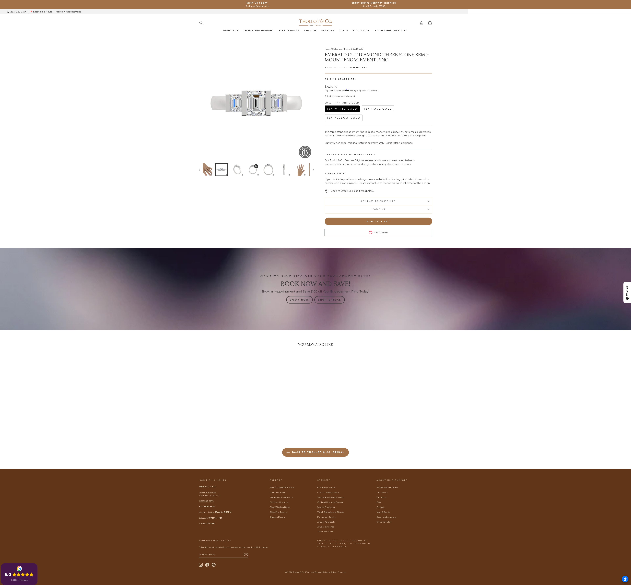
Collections (337, 49)
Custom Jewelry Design (328, 492)
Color (342, 103)
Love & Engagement (259, 30)
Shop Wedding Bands (280, 507)
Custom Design (277, 517)
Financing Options (326, 487)
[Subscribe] (246, 555)
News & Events (383, 512)
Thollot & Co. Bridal (353, 49)
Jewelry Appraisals (326, 522)
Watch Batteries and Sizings (330, 512)
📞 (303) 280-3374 (16, 11)
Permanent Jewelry (326, 517)
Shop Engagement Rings (282, 487)
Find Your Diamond (279, 502)
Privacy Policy (329, 572)
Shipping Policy (383, 522)
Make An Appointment (387, 487)
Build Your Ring (277, 492)
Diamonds (231, 30)
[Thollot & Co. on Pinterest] (214, 565)
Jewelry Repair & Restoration (330, 497)
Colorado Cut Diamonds (281, 497)
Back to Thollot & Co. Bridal (317, 452)
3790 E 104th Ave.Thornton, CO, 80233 (209, 494)
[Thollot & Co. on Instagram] (201, 565)
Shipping (329, 96)
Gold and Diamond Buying (330, 502)
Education (361, 30)
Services (328, 30)
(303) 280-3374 (206, 501)
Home (327, 49)
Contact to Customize (378, 201)
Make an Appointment (68, 11)
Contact (380, 507)
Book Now (299, 299)
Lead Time (378, 209)
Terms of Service (313, 572)
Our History (381, 492)
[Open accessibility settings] (625, 579)
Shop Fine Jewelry (278, 512)
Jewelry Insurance (325, 527)
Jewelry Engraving (326, 507)
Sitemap (342, 572)
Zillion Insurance (325, 531)
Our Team (381, 497)
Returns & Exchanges (386, 517)
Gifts (344, 30)
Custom (310, 30)
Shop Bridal (329, 299)
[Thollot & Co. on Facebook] (207, 565)
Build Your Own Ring (391, 30)
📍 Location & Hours (41, 11)
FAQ (378, 502)
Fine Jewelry (289, 30)
